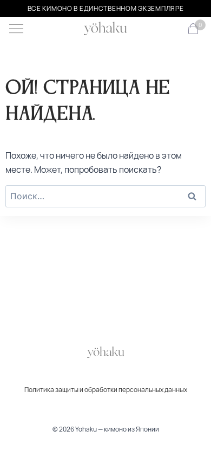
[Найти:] (105, 196)
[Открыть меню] (16, 29)
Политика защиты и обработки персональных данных (105, 389)
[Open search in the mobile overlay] (175, 29)
